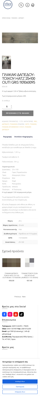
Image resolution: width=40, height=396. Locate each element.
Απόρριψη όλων (20, 392)
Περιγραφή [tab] (7, 137)
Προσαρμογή (20, 387)
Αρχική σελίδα (6, 18)
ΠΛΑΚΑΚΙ (33, 124)
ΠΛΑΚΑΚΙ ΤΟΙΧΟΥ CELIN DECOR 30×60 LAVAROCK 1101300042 (15, 275)
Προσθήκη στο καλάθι (17, 113)
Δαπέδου (21, 18)
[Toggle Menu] (6, 11)
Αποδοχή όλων (20, 381)
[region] (20, 377)
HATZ (27, 124)
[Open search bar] (21, 5)
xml (35, 121)
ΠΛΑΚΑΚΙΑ (14, 18)
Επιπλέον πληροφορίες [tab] (23, 137)
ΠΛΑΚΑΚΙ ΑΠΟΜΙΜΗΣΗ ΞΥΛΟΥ (13, 127)
